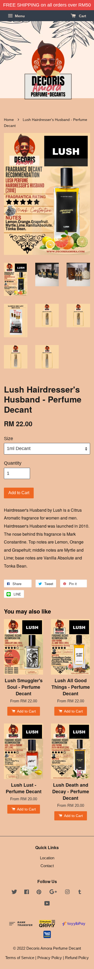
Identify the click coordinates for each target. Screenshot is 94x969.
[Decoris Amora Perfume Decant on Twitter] (14, 892)
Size (8, 438)
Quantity (12, 463)
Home (9, 120)
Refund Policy (77, 957)
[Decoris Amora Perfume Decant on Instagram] (67, 892)
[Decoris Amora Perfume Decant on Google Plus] (53, 892)
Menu (19, 16)
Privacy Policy (49, 957)
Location (47, 858)
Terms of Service (19, 957)
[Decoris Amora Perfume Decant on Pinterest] (39, 892)
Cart (82, 16)
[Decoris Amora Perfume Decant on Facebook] (27, 892)
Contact (47, 865)
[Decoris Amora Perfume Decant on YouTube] (47, 904)
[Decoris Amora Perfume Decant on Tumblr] (80, 892)
